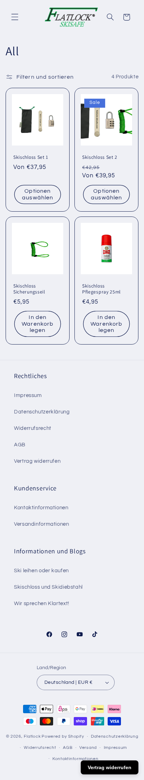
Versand (88, 748)
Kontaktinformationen (41, 507)
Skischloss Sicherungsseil (29, 289)
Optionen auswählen (37, 194)
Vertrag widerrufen (37, 461)
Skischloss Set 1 (30, 157)
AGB (20, 444)
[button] (15, 17)
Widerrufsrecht (32, 428)
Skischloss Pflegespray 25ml (101, 289)
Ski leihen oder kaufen (41, 570)
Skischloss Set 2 (99, 157)
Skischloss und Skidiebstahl (48, 587)
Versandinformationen (41, 524)
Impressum (28, 395)
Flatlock (32, 736)
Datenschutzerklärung (42, 411)
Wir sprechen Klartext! (41, 603)
